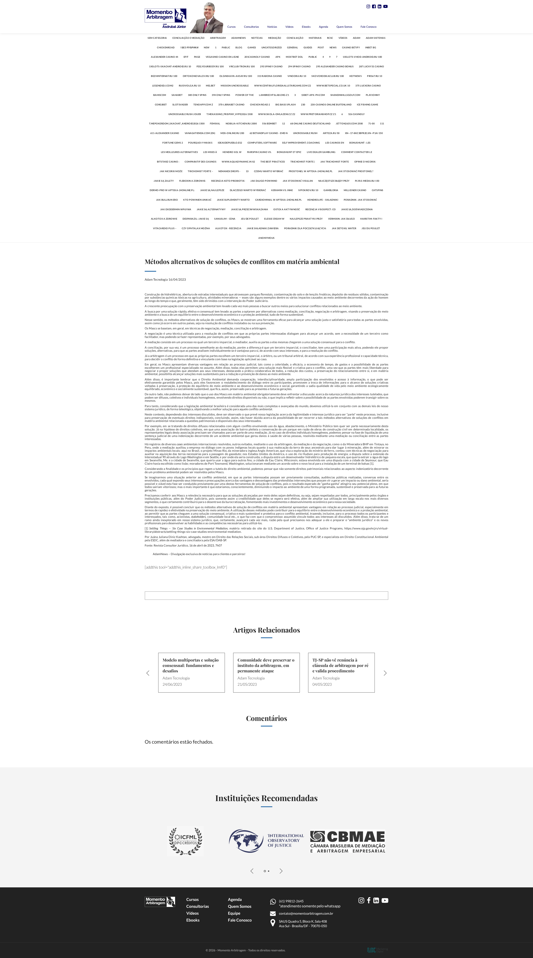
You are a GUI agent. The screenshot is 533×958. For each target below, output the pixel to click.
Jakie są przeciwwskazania (249, 209)
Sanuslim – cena (224, 218)
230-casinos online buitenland (331, 104)
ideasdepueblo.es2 (230, 142)
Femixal (215, 123)
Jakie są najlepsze (212, 190)
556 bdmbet (269, 123)
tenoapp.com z (203, 104)
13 (247, 171)
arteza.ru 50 (331, 133)
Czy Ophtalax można (196, 228)
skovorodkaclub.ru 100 (327, 76)
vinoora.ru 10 (297, 76)
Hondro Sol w (232, 152)
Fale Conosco (368, 26)
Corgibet (161, 104)
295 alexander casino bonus (335, 66)
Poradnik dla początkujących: (305, 228)
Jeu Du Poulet (371, 228)
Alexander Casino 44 (164, 56)
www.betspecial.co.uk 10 (333, 85)
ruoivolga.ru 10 (190, 85)
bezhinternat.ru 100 (164, 76)
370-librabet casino (231, 104)
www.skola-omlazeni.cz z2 (276, 114)
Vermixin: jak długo (341, 218)
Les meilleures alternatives (179, 152)
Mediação (274, 37)
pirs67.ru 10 (374, 76)
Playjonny (373, 95)
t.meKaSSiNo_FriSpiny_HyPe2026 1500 (230, 114)
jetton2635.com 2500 (349, 123)
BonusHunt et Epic (289, 152)
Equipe (234, 913)
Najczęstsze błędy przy (334, 180)
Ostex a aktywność (286, 209)
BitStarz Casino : (168, 161)
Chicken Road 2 (260, 104)
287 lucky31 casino (371, 66)
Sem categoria (157, 37)
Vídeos (289, 26)
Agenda (323, 26)
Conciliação (295, 37)
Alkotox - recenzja (228, 228)
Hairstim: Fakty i (371, 218)
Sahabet (177, 95)
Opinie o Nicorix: (365, 161)
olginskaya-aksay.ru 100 (235, 76)
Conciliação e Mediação (188, 37)
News (333, 47)
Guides (308, 47)
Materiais (315, 37)
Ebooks (306, 26)
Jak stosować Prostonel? (356, 171)
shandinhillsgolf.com (345, 95)
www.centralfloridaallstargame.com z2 (282, 85)
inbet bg (370, 47)
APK (278, 56)
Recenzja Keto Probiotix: (228, 180)
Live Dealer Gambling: (321, 152)
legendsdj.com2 (162, 85)
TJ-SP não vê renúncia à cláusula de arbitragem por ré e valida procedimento (341, 665)
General (292, 47)
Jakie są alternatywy (211, 209)
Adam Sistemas (376, 37)
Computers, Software (262, 142)
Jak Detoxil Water (344, 228)
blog (238, 47)
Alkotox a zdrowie (164, 218)
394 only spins (221, 95)
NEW (207, 47)
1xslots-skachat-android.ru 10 (170, 66)
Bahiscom (159, 95)
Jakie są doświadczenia (357, 209)
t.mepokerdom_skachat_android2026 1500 (177, 123)
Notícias (272, 26)
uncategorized (272, 47)
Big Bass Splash (285, 104)
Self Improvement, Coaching (301, 142)
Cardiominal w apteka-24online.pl (278, 199)
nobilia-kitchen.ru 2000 (241, 123)
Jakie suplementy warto (233, 199)
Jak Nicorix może (171, 171)
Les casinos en (334, 142)
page (197, 56)
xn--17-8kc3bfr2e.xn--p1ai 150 (364, 133)
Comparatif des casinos (200, 161)
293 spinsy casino (271, 66)
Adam (356, 37)
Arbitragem (218, 37)
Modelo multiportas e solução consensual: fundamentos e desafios (191, 665)
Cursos (231, 26)
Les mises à (210, 152)
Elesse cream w (274, 218)
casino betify (351, 47)
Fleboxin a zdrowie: (192, 180)
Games (252, 47)
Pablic (226, 47)
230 (303, 104)
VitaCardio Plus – (165, 228)
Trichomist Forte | (302, 161)
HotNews (355, 76)
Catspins (377, 190)
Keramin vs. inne (282, 190)
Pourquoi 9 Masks (200, 142)
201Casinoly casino (257, 56)
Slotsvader (180, 104)
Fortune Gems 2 (172, 142)
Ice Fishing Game (367, 104)
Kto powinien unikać (197, 199)
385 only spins (197, 95)
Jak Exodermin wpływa (175, 209)
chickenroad (166, 47)
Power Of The (244, 95)
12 (283, 123)
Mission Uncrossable (235, 85)
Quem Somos (344, 26)
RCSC (330, 37)
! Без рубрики (189, 47)
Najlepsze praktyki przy (306, 218)
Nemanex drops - (229, 171)
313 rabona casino (269, 76)
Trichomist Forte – (200, 171)
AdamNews (238, 37)
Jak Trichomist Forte (334, 161)
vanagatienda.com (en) (200, 133)
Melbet (210, 85)
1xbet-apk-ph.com (313, 95)
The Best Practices (272, 161)
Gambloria (331, 190)
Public (313, 56)
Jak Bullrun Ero (167, 199)
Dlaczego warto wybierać (248, 190)
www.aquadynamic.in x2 (238, 161)
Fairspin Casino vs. (259, 152)
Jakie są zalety (164, 180)
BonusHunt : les (360, 142)
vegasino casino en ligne (222, 56)
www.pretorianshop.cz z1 (318, 114)
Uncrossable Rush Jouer (184, 114)
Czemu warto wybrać (268, 171)
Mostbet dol (294, 56)
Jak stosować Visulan (298, 180)
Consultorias (251, 26)
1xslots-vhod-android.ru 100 (362, 56)
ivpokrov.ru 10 (308, 190)
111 (382, 123)
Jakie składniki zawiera (263, 228)
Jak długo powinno (263, 180)
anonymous (266, 237)
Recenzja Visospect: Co (320, 209)
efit (186, 56)
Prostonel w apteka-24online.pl (311, 171)
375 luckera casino (368, 85)
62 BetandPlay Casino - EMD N (269, 133)
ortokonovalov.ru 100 (198, 76)
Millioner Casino (355, 190)
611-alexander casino (164, 133)
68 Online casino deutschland (310, 123)
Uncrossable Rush (305, 133)
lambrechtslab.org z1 (274, 95)
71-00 (371, 123)
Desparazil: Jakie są (196, 218)
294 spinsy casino (299, 66)
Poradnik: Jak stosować (360, 199)
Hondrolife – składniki (322, 199)
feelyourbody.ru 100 (210, 66)
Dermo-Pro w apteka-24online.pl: (172, 190)
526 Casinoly (356, 114)
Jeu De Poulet (250, 218)
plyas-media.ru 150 (367, 180)
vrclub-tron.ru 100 (242, 66)
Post (321, 47)
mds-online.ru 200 (232, 133)
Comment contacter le (356, 152)
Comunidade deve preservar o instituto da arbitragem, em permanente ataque (266, 665)
